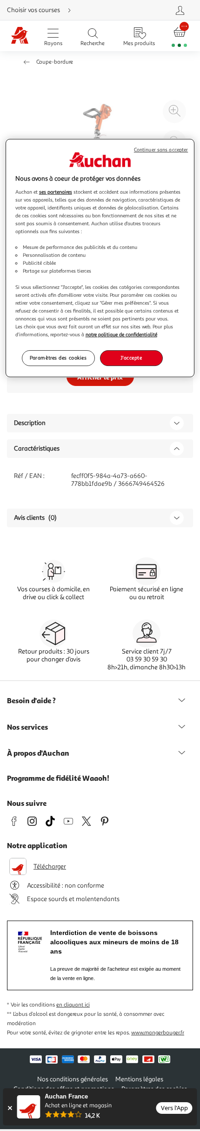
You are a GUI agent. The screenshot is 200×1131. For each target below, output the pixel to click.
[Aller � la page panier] (179, 36)
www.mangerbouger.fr (157, 1032)
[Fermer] (9, 1108)
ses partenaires (55, 192)
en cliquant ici (73, 1004)
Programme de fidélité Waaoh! (58, 778)
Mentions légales (139, 1079)
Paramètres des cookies (58, 357)
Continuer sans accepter (161, 150)
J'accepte (131, 357)
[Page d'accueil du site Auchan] (20, 36)
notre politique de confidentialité (121, 334)
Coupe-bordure (54, 62)
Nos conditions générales (72, 1079)
